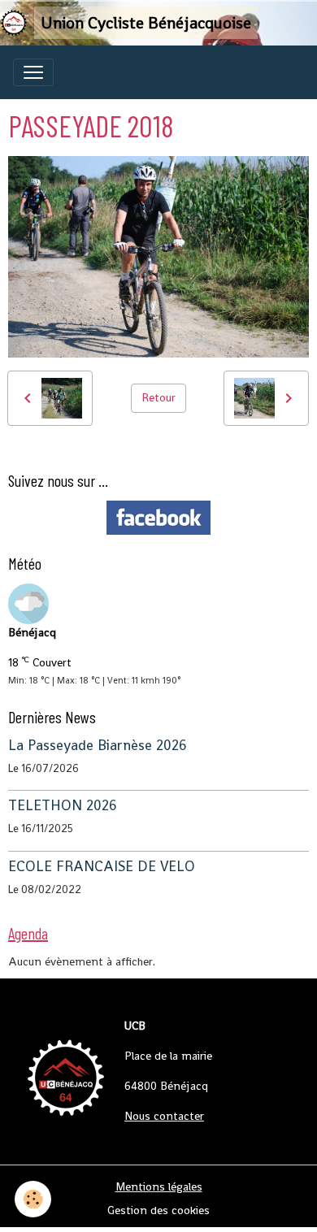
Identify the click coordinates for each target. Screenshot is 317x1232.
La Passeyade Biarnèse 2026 (97, 745)
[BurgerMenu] (33, 72)
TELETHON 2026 (62, 805)
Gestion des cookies (158, 1210)
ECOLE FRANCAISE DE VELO (101, 866)
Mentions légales (158, 1186)
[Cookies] (33, 1199)
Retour (158, 397)
